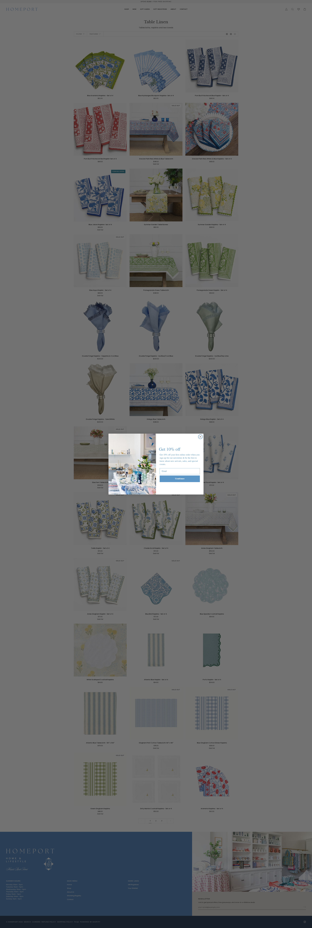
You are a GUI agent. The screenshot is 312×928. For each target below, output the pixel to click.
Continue (180, 479)
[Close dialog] (200, 437)
